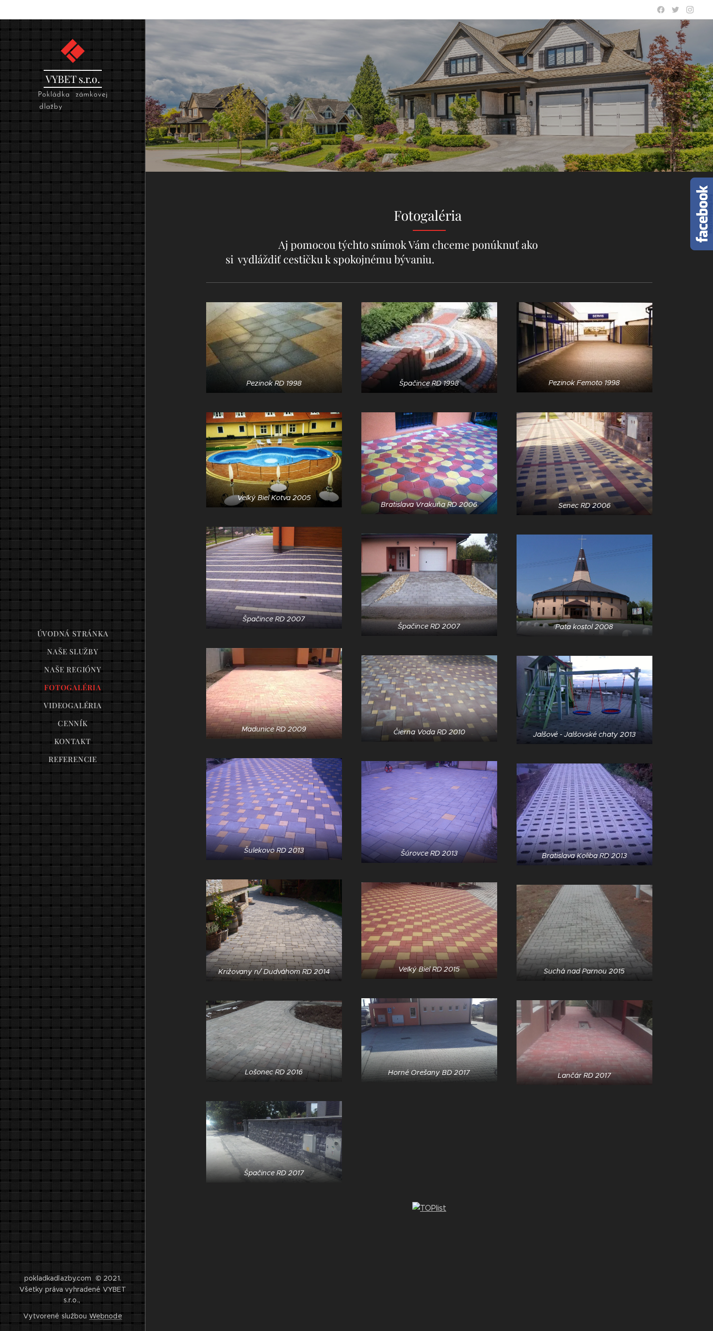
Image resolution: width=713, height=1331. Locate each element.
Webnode (105, 1316)
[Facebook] (661, 9)
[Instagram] (690, 9)
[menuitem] (73, 633)
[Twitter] (675, 9)
